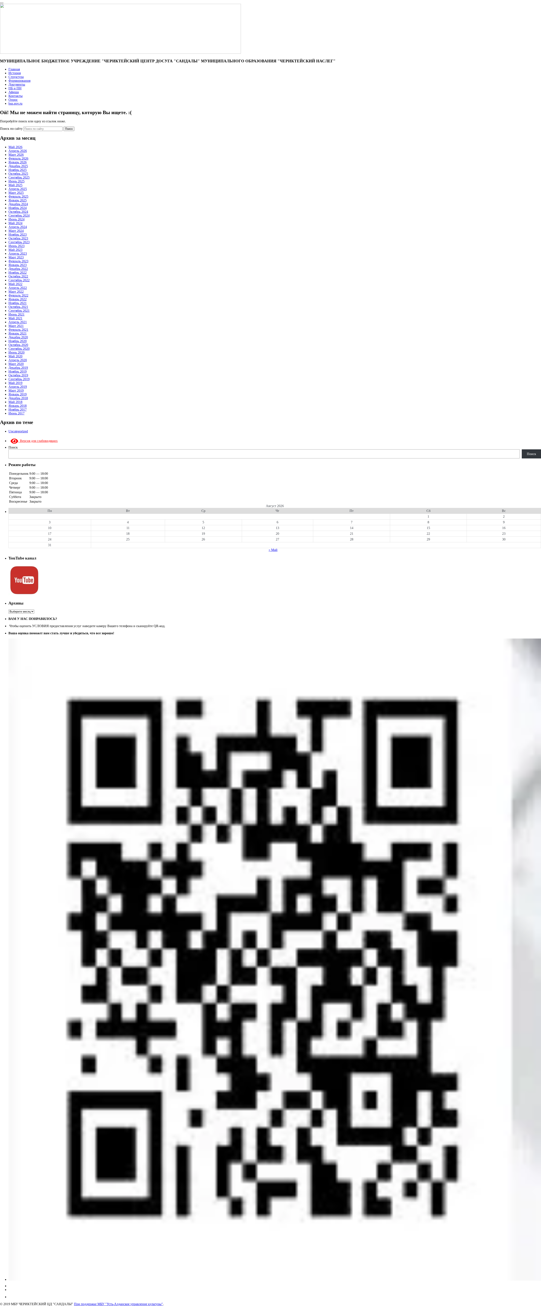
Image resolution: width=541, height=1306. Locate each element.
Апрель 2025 (17, 189)
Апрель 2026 (17, 151)
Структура (16, 77)
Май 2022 (15, 284)
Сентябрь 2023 (19, 242)
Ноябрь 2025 (17, 170)
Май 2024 (15, 223)
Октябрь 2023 (18, 238)
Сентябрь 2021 (19, 310)
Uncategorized (18, 431)
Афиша (13, 92)
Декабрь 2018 (18, 398)
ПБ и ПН (15, 88)
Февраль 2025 (18, 196)
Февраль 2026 (18, 158)
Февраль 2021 (18, 329)
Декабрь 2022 (18, 269)
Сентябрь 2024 (19, 215)
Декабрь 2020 (18, 337)
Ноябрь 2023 (17, 234)
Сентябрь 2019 (19, 379)
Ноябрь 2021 (17, 303)
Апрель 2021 (17, 322)
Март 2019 (16, 390)
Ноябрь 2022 (17, 272)
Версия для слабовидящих (38, 441)
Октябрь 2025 (18, 173)
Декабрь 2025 (18, 166)
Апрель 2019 (17, 386)
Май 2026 (15, 147)
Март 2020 (16, 364)
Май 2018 (15, 402)
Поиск (69, 128)
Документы (16, 84)
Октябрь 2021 (18, 307)
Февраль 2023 (18, 261)
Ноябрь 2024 (17, 208)
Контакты (15, 96)
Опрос (13, 99)
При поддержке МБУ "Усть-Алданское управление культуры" (118, 1304)
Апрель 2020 (17, 360)
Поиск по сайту (11, 128)
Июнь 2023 (16, 246)
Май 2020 (15, 356)
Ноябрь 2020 (17, 341)
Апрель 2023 (17, 253)
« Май (273, 550)
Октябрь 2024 (18, 211)
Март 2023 (16, 257)
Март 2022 (16, 291)
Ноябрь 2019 (17, 371)
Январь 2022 (17, 299)
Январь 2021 (17, 333)
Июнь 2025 (16, 181)
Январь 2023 (17, 265)
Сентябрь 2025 (19, 177)
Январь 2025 (17, 200)
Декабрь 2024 (18, 204)
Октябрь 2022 (18, 276)
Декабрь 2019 (18, 367)
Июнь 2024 (16, 219)
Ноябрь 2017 (17, 409)
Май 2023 (15, 250)
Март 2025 (16, 192)
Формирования (19, 80)
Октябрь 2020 (18, 345)
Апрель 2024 (17, 227)
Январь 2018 (17, 406)
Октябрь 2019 (18, 375)
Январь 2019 (17, 394)
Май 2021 (15, 318)
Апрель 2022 (17, 288)
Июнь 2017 (16, 413)
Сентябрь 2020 (19, 348)
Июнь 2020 (16, 352)
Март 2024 (16, 230)
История (14, 73)
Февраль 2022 (18, 295)
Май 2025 (15, 185)
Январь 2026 (17, 162)
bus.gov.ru (15, 103)
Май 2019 (15, 383)
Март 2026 (16, 154)
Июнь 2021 (16, 314)
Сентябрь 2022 (19, 280)
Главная (14, 69)
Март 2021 (16, 326)
